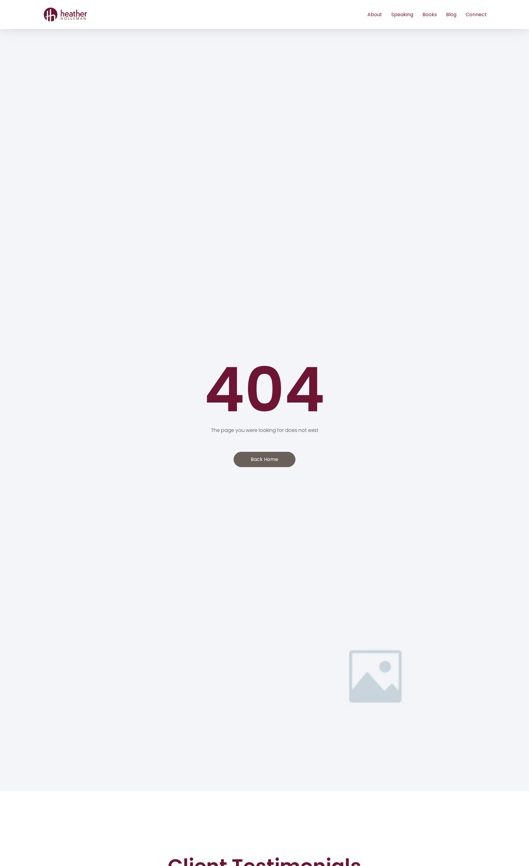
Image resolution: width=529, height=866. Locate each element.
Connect (476, 14)
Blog (451, 14)
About (374, 14)
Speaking (402, 14)
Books (429, 14)
